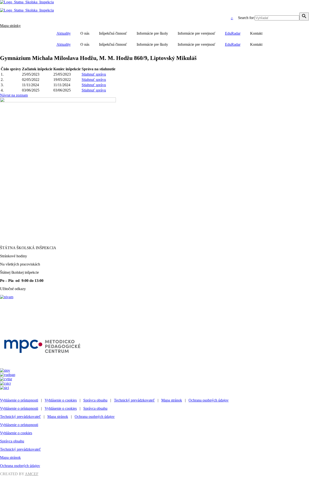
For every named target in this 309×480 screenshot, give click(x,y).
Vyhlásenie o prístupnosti (19, 400)
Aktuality (63, 33)
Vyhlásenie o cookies (61, 400)
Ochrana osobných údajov (209, 400)
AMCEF (31, 474)
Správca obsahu (95, 400)
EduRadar (232, 33)
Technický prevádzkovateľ (134, 400)
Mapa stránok (171, 400)
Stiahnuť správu (94, 74)
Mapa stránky (10, 26)
